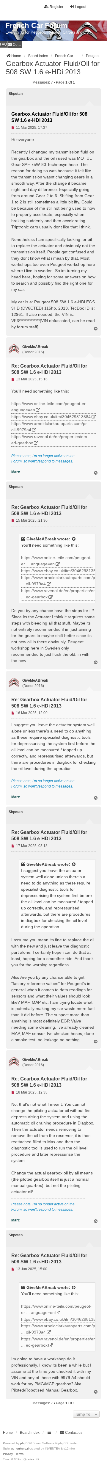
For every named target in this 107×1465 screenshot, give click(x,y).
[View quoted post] (74, 539)
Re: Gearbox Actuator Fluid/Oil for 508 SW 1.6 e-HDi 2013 (49, 369)
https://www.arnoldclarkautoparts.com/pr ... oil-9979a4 (51, 426)
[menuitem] (14, 44)
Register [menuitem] (56, 7)
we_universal (20, 1448)
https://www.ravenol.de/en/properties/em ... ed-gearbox (51, 439)
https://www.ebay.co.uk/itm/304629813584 (51, 416)
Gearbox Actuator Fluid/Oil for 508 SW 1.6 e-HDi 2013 (53, 67)
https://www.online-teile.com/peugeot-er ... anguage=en (50, 406)
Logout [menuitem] (80, 7)
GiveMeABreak (41, 539)
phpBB (25, 1443)
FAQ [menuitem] (3, 44)
